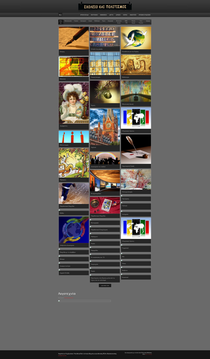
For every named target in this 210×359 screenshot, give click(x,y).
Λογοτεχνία (67, 294)
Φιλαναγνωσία (68, 21)
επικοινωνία (62, 355)
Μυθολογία (97, 21)
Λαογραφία (110, 21)
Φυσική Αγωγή (133, 22)
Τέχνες (103, 21)
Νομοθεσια (103, 15)
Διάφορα (148, 21)
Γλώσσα (76, 21)
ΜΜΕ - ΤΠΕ (126, 22)
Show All (61, 22)
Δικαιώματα (83, 21)
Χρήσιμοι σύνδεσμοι (145, 15)
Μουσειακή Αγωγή (118, 22)
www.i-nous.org (148, 354)
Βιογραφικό (94, 15)
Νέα (60, 15)
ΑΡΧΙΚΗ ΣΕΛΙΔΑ (84, 15)
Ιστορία (90, 21)
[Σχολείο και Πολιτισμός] (105, 6)
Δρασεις (118, 15)
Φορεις (125, 15)
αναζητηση (133, 15)
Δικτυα (111, 15)
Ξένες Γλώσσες (141, 22)
